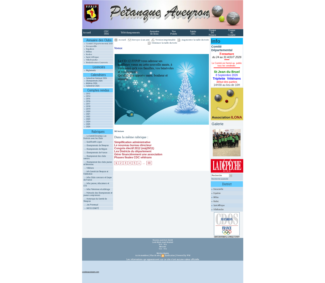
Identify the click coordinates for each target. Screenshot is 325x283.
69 (149, 163)
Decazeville (91, 46)
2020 (88, 111)
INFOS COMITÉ (92, 208)
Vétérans (90, 168)
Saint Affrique (92, 57)
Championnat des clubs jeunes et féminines (97, 163)
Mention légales (163, 253)
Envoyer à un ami (140, 39)
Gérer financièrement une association (138, 154)
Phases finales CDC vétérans (133, 157)
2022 (88, 116)
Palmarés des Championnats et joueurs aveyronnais (97, 194)
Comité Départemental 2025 (99, 43)
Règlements (90, 70)
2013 (88, 93)
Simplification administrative (132, 142)
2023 (88, 119)
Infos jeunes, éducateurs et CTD (96, 184)
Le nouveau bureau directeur (132, 145)
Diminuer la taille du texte (164, 42)
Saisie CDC (193, 32)
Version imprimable (165, 39)
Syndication (170, 255)
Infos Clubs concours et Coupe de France (97, 178)
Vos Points (173, 32)
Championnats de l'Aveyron (97, 145)
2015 (88, 99)
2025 (88, 124)
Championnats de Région (96, 149)
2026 (88, 126)
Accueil (87, 33)
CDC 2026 (106, 32)
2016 (88, 101)
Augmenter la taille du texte (195, 39)
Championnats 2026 (94, 81)
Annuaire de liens (154, 32)
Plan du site (155, 255)
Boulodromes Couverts (96, 62)
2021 (88, 114)
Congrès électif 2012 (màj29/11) (134, 148)
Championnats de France (96, 152)
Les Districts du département (132, 151)
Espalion (89, 49)
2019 (88, 109)
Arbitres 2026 (91, 83)
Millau (88, 51)
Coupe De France (212, 32)
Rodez (88, 54)
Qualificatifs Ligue (94, 142)
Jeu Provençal (92, 205)
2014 (88, 96)
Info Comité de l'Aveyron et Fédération (95, 172)
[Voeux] (161, 55)
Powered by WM (183, 255)
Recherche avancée (219, 179)
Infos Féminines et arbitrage (98, 189)
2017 (88, 104)
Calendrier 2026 (92, 86)
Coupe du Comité (231, 32)
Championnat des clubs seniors (94, 157)
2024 (88, 121)
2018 (88, 106)
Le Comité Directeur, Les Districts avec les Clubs (94, 137)
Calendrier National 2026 (96, 78)
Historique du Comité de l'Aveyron (95, 200)
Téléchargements (130, 33)
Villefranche (91, 60)
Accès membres (141, 255)
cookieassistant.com (90, 272)
